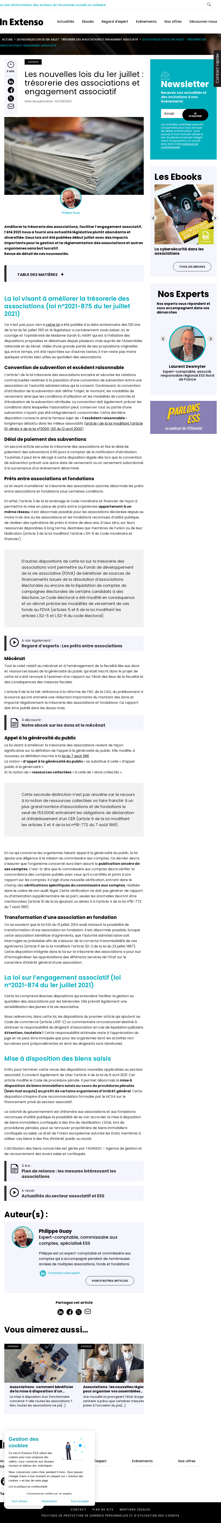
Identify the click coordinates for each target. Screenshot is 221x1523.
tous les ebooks (192, 267)
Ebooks (88, 21)
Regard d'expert (115, 21)
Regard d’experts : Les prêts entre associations (72, 646)
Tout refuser (19, 1501)
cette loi (53, 324)
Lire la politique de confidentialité (28, 1486)
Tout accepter (80, 1501)
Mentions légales (135, 1509)
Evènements (146, 21)
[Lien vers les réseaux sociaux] (43, 1273)
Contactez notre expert (64, 1273)
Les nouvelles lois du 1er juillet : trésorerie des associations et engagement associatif (77, 39)
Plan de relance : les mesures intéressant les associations (69, 1173)
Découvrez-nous (203, 21)
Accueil (7, 39)
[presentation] (153, 218)
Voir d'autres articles (110, 1281)
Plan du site (103, 1509)
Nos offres (173, 21)
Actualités (65, 21)
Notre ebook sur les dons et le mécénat (63, 725)
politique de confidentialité (179, 145)
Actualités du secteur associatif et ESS (63, 1196)
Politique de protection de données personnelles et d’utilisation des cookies (111, 1515)
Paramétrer (49, 1501)
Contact (78, 1509)
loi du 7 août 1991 (75, 756)
